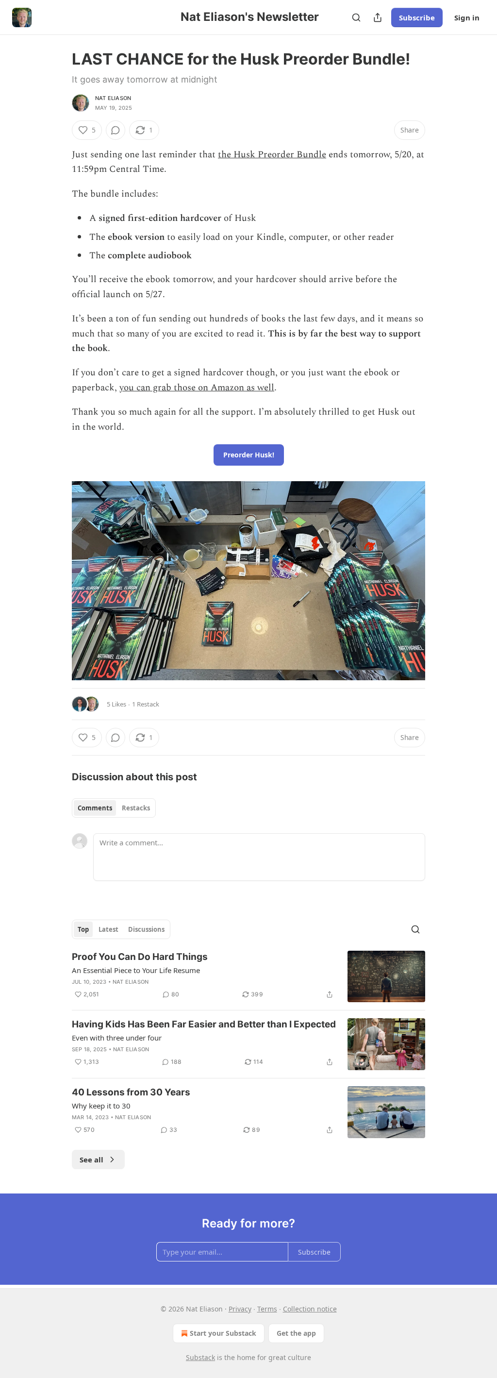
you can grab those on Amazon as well (196, 388)
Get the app (296, 1333)
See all (91, 1159)
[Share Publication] (377, 17)
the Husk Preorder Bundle (272, 155)
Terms (267, 1308)
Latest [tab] (108, 929)
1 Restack (145, 704)
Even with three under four (117, 1037)
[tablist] (114, 808)
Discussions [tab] (146, 929)
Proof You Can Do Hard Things (140, 956)
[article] (248, 977)
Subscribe (417, 17)
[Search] (356, 17)
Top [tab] (83, 929)
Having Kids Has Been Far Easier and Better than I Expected (204, 1024)
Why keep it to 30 (101, 1105)
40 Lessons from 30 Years (131, 1092)
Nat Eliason (113, 98)
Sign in (467, 17)
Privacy (240, 1308)
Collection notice (310, 1308)
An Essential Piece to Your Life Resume (136, 970)
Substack (200, 1357)
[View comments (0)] (115, 130)
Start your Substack (223, 1333)
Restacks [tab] (136, 808)
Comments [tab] (95, 808)
